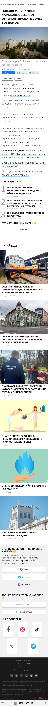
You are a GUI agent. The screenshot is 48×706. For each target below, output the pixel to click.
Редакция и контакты (24, 663)
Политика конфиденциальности (24, 670)
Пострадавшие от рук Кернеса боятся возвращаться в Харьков (22, 173)
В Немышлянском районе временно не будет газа (24, 487)
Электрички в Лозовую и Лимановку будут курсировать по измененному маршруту (23, 289)
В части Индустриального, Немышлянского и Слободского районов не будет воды (23, 190)
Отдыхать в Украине (35, 4)
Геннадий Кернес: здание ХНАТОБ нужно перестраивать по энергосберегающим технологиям (24, 154)
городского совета (20, 95)
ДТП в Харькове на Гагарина (12, 4)
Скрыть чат (24, 229)
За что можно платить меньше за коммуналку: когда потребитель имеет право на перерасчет (24, 203)
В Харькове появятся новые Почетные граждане (19, 534)
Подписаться (26, 612)
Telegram (26, 577)
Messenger (25, 585)
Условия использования (23, 660)
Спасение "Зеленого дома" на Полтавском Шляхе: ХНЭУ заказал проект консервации (23, 339)
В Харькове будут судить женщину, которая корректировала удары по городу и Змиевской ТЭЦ (24, 389)
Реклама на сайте (24, 667)
